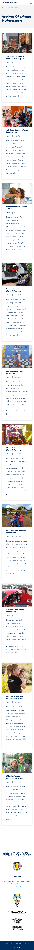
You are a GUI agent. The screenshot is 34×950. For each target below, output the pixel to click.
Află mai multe (17, 886)
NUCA (12, 943)
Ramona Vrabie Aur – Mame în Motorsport (15, 697)
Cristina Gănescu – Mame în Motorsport (17, 131)
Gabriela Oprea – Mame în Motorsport (16, 207)
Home (3, 7)
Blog (7, 7)
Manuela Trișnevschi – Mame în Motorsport (15, 449)
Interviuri (8, 62)
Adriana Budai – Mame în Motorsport (16, 610)
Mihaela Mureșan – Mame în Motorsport (15, 777)
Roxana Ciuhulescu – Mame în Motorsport (15, 290)
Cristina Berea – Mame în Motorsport (16, 372)
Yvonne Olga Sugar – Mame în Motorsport (15, 57)
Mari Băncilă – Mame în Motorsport (16, 531)
